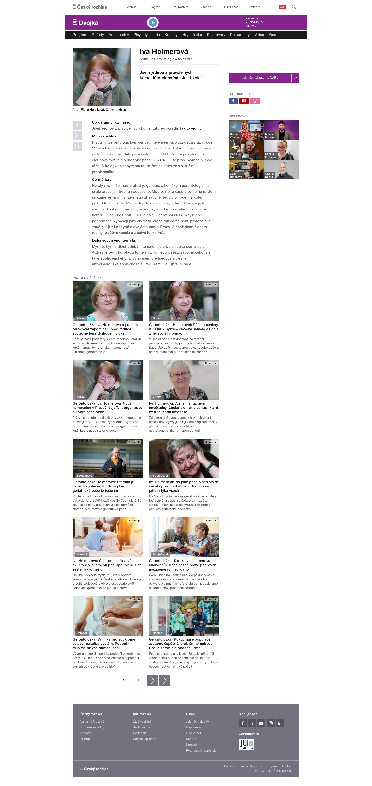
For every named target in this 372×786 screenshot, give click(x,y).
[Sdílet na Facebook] (77, 125)
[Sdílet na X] (77, 135)
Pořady (98, 35)
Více (274, 35)
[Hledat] (294, 7)
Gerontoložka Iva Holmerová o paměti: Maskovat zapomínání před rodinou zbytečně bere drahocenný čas (105, 329)
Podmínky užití (268, 766)
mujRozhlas (181, 7)
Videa (259, 35)
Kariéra (191, 739)
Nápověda (193, 727)
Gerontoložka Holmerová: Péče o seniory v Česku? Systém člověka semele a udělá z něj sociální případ (184, 329)
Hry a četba (192, 35)
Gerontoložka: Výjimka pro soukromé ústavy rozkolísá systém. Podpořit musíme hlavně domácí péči (104, 643)
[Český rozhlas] (90, 7)
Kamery (251, 26)
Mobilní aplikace (144, 739)
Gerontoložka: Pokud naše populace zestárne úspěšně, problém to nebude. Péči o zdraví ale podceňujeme (181, 643)
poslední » (164, 680)
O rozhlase (231, 7)
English (287, 766)
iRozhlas (131, 7)
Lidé (156, 35)
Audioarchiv (254, 22)
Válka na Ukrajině (92, 721)
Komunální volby (92, 727)
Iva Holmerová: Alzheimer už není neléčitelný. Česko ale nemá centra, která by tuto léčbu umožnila (183, 407)
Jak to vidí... (194, 78)
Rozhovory (216, 35)
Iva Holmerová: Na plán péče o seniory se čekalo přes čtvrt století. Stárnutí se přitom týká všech (184, 486)
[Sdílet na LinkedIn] (77, 146)
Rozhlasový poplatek (201, 750)
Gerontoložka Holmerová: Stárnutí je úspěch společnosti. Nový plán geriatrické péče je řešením (103, 486)
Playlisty (141, 35)
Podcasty (140, 733)
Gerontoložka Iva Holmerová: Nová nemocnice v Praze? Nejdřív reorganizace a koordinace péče (107, 407)
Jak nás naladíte (197, 721)
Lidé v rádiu (194, 733)
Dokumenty (240, 35)
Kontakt (191, 745)
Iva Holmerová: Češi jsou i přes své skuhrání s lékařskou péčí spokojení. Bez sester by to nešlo (107, 565)
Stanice (206, 7)
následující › (152, 680)
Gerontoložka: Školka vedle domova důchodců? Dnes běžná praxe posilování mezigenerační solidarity (183, 565)
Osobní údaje (247, 766)
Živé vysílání (142, 721)
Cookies (229, 766)
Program (154, 7)
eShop (85, 739)
